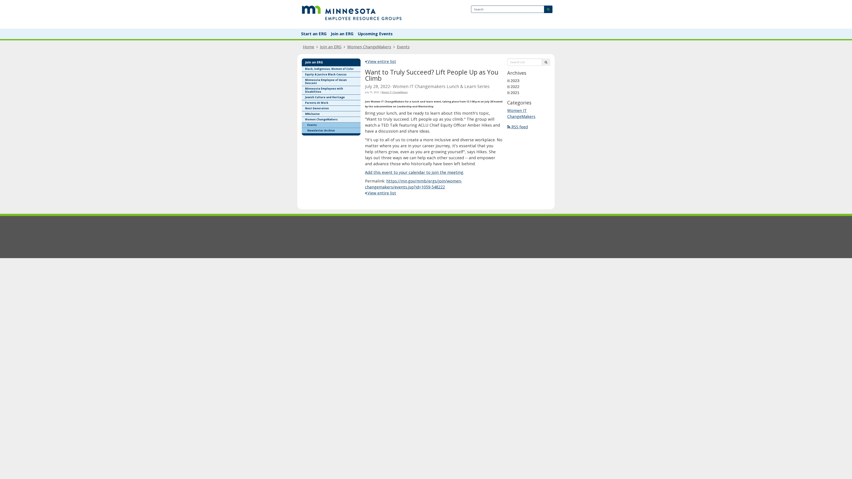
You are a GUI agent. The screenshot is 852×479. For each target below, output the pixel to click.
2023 (515, 81)
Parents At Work (316, 103)
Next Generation (317, 108)
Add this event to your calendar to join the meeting (414, 172)
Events (403, 46)
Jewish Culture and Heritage (325, 97)
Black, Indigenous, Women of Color (329, 69)
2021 (515, 93)
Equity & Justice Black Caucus (326, 74)
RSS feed (519, 127)
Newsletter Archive (321, 130)
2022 (515, 87)
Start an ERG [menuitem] (314, 33)
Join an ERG (330, 46)
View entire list (381, 61)
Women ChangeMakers (369, 46)
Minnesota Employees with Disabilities (324, 90)
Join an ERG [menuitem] (342, 33)
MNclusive (312, 114)
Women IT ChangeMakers (394, 92)
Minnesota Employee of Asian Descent (326, 81)
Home (308, 46)
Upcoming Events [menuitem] (375, 33)
